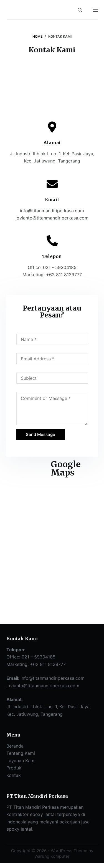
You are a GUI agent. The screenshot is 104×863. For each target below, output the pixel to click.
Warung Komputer (52, 856)
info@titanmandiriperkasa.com (53, 678)
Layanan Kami (20, 760)
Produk (13, 768)
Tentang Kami (20, 753)
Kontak (13, 775)
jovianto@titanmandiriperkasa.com (42, 685)
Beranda (15, 746)
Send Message (40, 434)
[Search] (80, 10)
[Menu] (95, 9)
